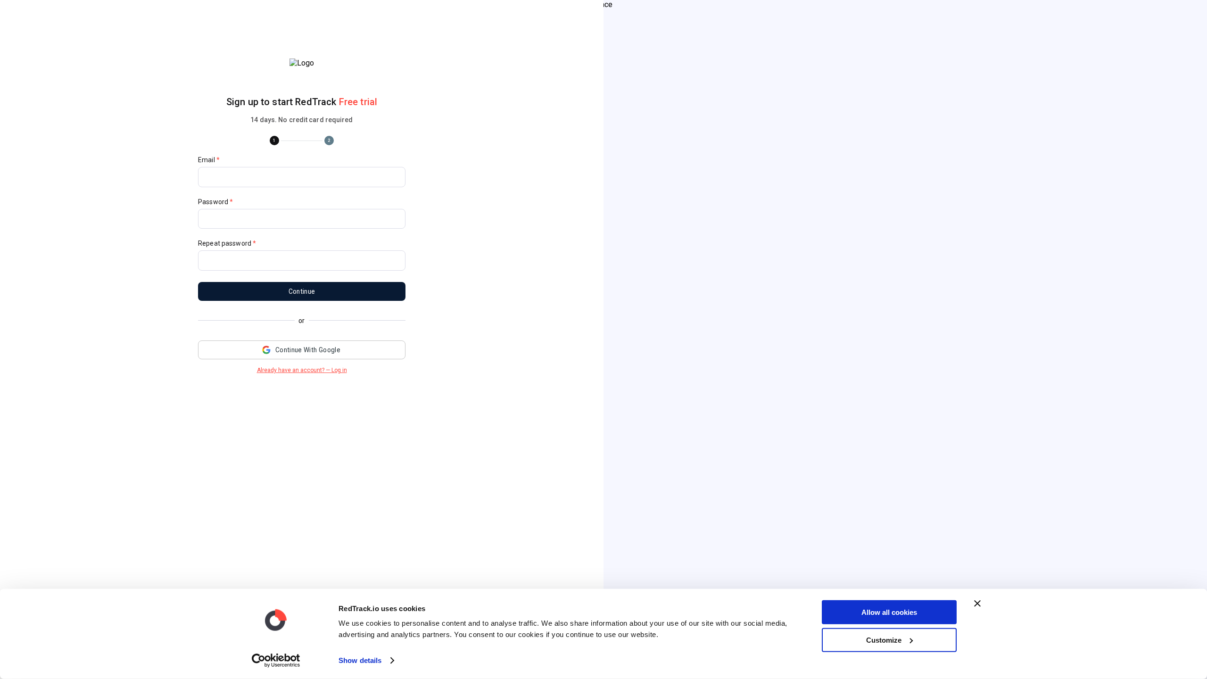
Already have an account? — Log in (302, 370)
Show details (360, 660)
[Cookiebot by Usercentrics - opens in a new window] (276, 661)
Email (209, 160)
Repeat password (227, 243)
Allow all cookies (889, 612)
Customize (883, 640)
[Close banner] (977, 603)
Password (215, 202)
